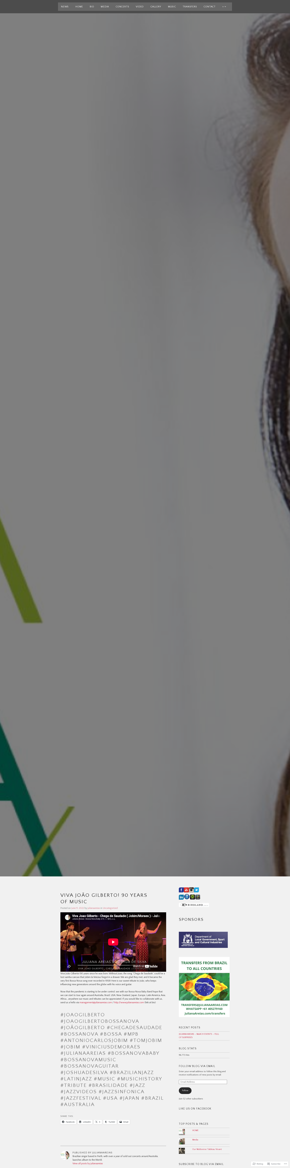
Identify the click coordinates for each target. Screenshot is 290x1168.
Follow (185, 1090)
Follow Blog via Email (197, 1066)
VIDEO (140, 6)
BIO (92, 6)
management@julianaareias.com (96, 1002)
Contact (210, 6)
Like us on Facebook (195, 1108)
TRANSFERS (190, 6)
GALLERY (155, 6)
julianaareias (94, 908)
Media (105, 6)
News (65, 6)
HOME (79, 6)
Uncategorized (110, 908)
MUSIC (172, 6)
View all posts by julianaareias (87, 1163)
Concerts (122, 6)
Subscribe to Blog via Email (201, 1164)
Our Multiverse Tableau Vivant (207, 1149)
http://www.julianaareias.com (129, 1002)
